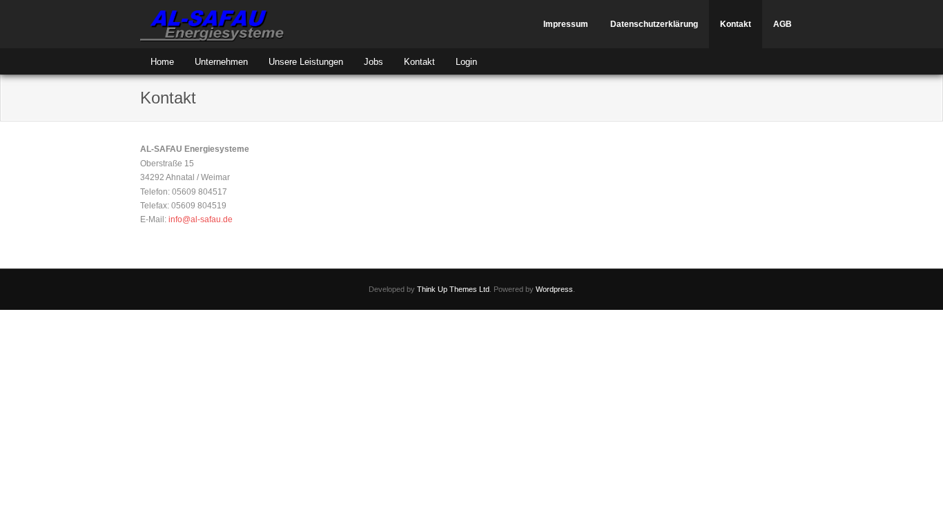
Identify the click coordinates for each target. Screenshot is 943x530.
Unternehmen (221, 62)
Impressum (565, 24)
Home (162, 62)
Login (466, 62)
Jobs (373, 62)
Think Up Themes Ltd (453, 289)
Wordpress (554, 289)
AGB (782, 24)
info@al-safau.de (200, 219)
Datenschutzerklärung (654, 24)
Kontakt (735, 24)
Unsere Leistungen (306, 62)
